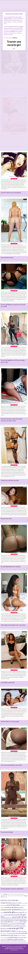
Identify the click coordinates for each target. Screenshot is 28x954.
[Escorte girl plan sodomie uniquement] (14, 857)
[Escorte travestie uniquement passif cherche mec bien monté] (14, 386)
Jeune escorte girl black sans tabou (11, 765)
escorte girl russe (8, 931)
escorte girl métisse (12, 924)
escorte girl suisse (11, 935)
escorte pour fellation (5, 937)
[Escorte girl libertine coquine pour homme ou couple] (14, 277)
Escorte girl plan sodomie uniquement (12, 889)
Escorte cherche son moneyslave (11, 192)
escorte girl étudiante (22, 935)
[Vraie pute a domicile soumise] (14, 445)
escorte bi (21, 905)
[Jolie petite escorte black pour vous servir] (14, 592)
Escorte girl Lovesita (7, 832)
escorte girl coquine (8, 917)
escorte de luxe (11, 907)
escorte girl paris (15, 926)
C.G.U (16, 950)
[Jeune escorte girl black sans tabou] (14, 739)
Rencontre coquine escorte (7, 940)
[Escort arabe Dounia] (14, 221)
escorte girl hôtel (6, 920)
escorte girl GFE (23, 918)
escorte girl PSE (16, 928)
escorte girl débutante (5, 918)
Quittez (14, 48)
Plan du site (12, 950)
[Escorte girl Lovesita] (14, 794)
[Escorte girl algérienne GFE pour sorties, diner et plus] (14, 329)
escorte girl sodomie (14, 933)
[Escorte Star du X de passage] (14, 698)
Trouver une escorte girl (14, 43)
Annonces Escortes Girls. (20, 946)
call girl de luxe (6, 903)
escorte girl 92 (19, 912)
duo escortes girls (24, 903)
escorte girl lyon (16, 921)
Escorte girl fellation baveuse (14, 918)
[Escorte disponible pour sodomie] (14, 539)
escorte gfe (9, 912)
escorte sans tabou (22, 937)
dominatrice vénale (16, 903)
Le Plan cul (15, 37)
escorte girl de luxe (19, 917)
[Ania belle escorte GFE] (14, 650)
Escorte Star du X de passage (10, 721)
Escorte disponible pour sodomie (10, 566)
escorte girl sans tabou (21, 931)
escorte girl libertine (7, 922)
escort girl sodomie (4, 939)
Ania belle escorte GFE (8, 682)
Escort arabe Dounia (7, 257)
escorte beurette (13, 905)
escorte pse (13, 937)
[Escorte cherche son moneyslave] (14, 165)
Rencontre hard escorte (20, 940)
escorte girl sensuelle (5, 933)
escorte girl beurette (10, 915)
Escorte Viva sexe (6, 518)
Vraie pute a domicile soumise (10, 480)
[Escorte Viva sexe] (14, 496)
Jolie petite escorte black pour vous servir (13, 625)
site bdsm (5, 894)
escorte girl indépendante (19, 920)
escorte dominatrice (13, 909)
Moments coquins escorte (15, 939)
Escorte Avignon (3, 905)
